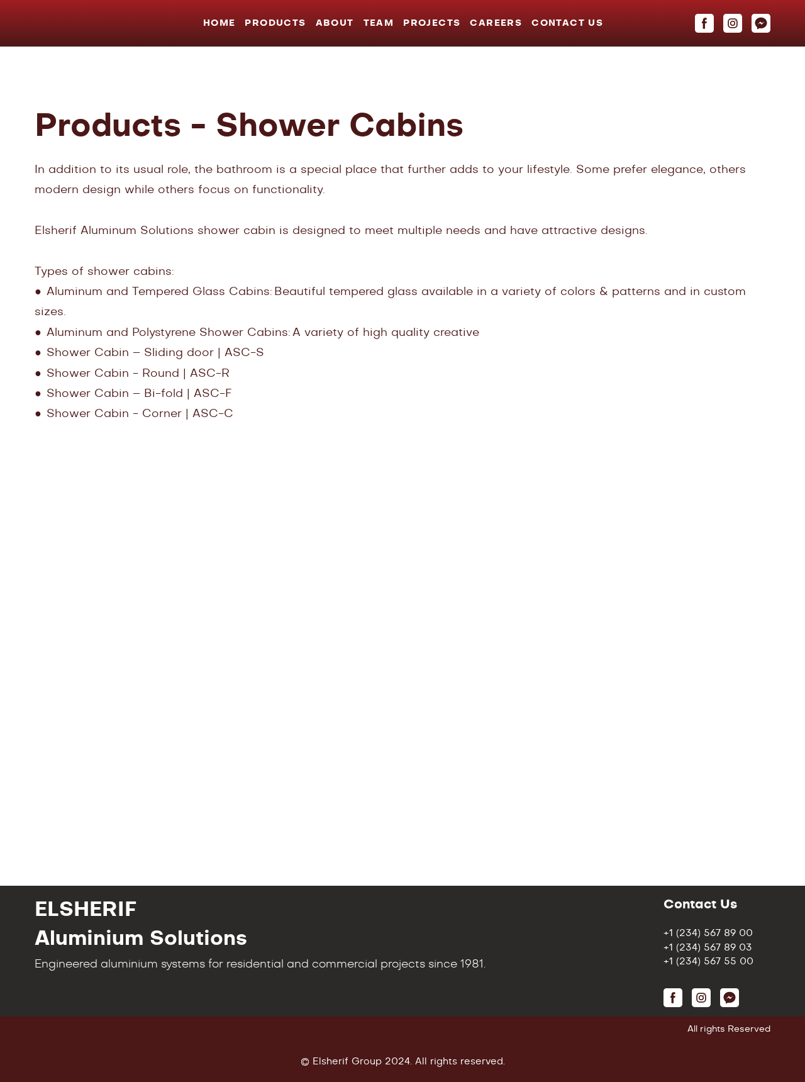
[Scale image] (277, 543)
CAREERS (496, 23)
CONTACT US (567, 23)
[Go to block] (90, 23)
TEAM (379, 23)
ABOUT (335, 23)
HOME (219, 23)
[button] (704, 23)
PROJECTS (431, 23)
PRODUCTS (275, 23)
